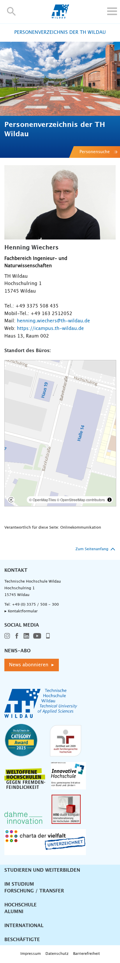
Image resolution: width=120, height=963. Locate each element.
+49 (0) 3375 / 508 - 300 (35, 605)
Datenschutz (56, 954)
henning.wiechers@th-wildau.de (53, 321)
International (23, 925)
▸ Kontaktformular (21, 611)
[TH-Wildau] (60, 17)
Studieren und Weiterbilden (42, 870)
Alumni (13, 911)
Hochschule (20, 905)
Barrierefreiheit (86, 954)
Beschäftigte (22, 939)
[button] (11, 11)
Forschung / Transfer (34, 891)
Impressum (30, 954)
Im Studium (19, 884)
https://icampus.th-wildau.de (50, 328)
